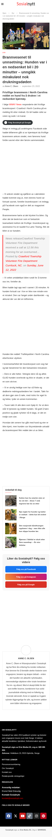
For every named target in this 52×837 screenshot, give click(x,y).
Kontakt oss (7, 772)
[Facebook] (9, 816)
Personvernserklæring (11, 764)
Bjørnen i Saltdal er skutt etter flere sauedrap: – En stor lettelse (32, 542)
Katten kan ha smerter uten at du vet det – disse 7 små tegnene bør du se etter (32, 501)
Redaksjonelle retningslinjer (13, 776)
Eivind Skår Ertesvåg (11, 791)
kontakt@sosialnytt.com (12, 798)
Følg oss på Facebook (26, 569)
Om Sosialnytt (9, 730)
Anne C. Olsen (11, 86)
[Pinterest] (43, 816)
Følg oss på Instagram (26, 577)
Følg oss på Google (26, 584)
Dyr (13, 13)
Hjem (4, 13)
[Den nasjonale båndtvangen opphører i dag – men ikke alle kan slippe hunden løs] (11, 528)
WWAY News (15, 104)
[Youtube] (22, 816)
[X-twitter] (15, 816)
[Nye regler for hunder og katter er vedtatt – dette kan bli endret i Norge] (11, 514)
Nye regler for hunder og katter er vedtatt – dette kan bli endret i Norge (32, 515)
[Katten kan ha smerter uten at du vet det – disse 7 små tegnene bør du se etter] (11, 501)
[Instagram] (36, 816)
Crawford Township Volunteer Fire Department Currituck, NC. (23, 261)
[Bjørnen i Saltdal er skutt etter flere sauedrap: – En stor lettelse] (11, 542)
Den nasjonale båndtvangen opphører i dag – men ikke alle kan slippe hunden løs (32, 528)
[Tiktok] (29, 816)
